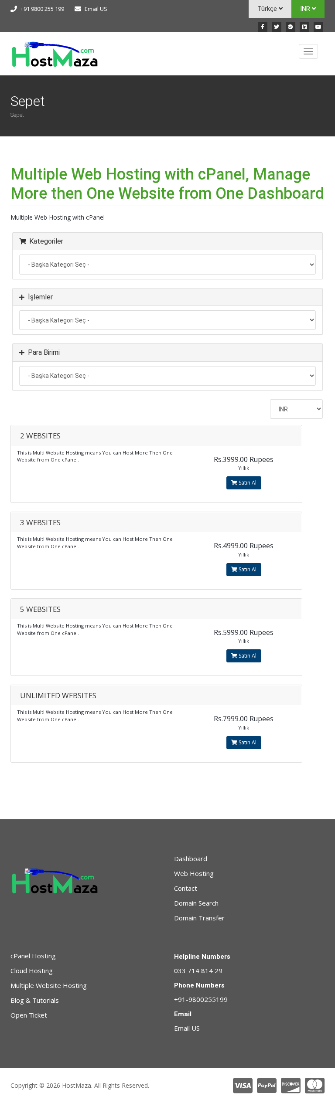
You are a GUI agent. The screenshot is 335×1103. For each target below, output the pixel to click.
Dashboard (190, 858)
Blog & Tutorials (34, 1000)
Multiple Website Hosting (48, 985)
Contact (185, 888)
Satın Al (246, 482)
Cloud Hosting (31, 970)
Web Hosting (194, 873)
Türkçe (268, 9)
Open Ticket (28, 1015)
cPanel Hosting (33, 955)
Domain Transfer (199, 917)
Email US (96, 9)
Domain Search (196, 903)
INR (306, 9)
